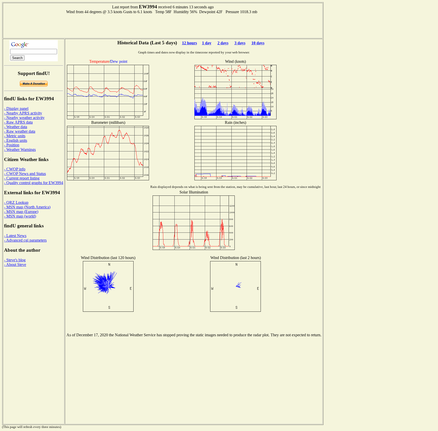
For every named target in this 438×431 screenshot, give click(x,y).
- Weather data (15, 127)
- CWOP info (14, 169)
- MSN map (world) (20, 216)
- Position (11, 145)
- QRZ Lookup (16, 202)
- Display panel (16, 108)
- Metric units (14, 136)
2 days (222, 43)
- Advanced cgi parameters (25, 240)
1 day (206, 43)
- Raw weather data (19, 131)
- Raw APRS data (18, 122)
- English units (15, 140)
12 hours (189, 43)
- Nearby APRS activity (23, 113)
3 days (239, 43)
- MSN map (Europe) (21, 211)
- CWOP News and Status (25, 173)
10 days (257, 43)
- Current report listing (22, 178)
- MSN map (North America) (27, 207)
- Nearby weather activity (24, 117)
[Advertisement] (162, 25)
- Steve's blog (15, 260)
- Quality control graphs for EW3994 (33, 183)
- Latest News (15, 235)
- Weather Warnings (20, 149)
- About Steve (15, 264)
